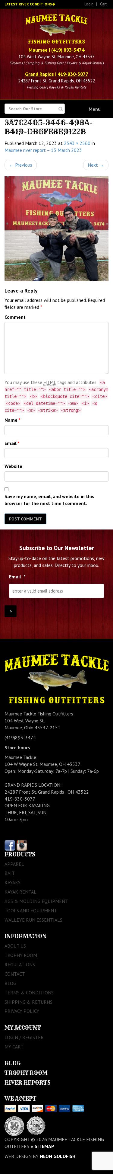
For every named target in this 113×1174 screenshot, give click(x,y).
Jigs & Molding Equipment (36, 901)
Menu (95, 109)
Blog (10, 983)
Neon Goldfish (57, 1156)
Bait (10, 873)
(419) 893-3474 (67, 50)
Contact (15, 974)
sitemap (44, 1146)
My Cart (14, 1047)
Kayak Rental (20, 892)
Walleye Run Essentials (33, 920)
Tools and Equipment (31, 910)
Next (96, 165)
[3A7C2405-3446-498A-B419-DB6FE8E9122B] (56, 228)
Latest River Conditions (28, 4)
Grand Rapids (39, 74)
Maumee (38, 50)
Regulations (20, 964)
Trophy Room (21, 955)
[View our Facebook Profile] (10, 845)
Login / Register (24, 1037)
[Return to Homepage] (56, 30)
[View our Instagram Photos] (21, 845)
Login (88, 4)
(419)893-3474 (20, 737)
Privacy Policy (22, 1011)
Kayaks (12, 882)
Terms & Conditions (29, 993)
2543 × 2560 (77, 143)
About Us (15, 946)
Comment (15, 317)
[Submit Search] (61, 109)
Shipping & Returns (28, 1002)
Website (13, 466)
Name (12, 420)
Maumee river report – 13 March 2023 (43, 150)
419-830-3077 (73, 74)
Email (12, 443)
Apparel (14, 864)
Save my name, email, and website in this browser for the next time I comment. (49, 499)
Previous (20, 165)
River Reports (28, 1082)
